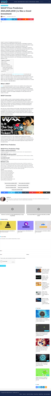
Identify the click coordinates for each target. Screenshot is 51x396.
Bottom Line (3, 71)
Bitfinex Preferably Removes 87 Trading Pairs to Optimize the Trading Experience (42, 334)
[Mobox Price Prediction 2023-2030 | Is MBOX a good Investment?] (43, 225)
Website (27, 254)
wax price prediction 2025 (23, 185)
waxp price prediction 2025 (23, 187)
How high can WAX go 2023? (8, 68)
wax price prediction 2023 (11, 185)
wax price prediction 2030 (11, 187)
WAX (2, 86)
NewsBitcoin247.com (16, 392)
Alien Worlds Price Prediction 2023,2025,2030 (7, 172)
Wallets (27, 1)
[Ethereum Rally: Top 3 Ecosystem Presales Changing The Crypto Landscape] (38, 300)
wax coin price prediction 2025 (11, 183)
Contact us (24, 394)
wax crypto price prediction (24, 183)
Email (1, 254)
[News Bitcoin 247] (4, 1)
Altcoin (15, 1)
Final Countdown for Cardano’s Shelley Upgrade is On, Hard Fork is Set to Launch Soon (42, 320)
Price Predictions (21, 1)
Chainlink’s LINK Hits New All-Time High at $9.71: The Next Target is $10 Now (42, 364)
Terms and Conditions (47, 394)
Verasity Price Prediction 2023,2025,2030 (7, 171)
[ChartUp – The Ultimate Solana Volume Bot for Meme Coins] (38, 277)
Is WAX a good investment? (7, 67)
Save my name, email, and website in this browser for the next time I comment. (13, 258)
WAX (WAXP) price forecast (18, 74)
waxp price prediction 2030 (17, 189)
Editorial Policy (41, 394)
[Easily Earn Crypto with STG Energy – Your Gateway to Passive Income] (38, 270)
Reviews (37, 1)
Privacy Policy (36, 394)
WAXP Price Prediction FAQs (6, 66)
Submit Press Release (30, 394)
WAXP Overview (4, 63)
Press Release (32, 1)
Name (1, 250)
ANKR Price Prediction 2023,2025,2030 (6, 170)
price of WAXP (24, 155)
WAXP (7, 5)
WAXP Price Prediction (5, 64)
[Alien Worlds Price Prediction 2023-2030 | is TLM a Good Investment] (8, 225)
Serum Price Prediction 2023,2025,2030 (6, 174)
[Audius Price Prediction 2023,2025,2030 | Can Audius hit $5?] (25, 225)
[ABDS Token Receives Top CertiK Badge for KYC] (38, 293)
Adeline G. (4, 16)
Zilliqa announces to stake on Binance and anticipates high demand (41, 378)
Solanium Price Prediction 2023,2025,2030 (7, 173)
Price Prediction (3, 5)
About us (21, 394)
